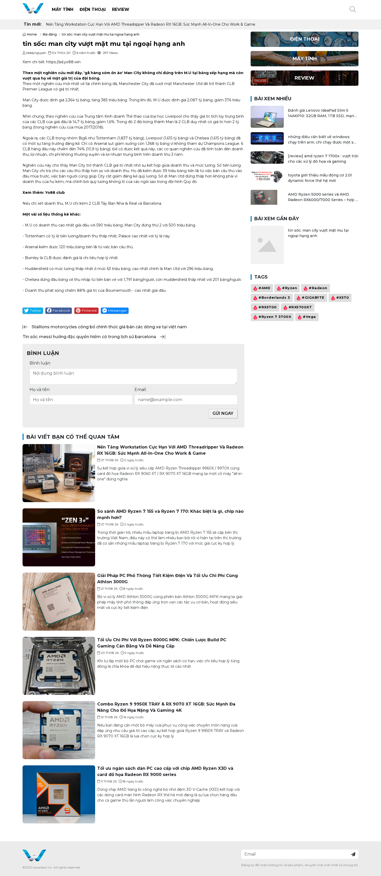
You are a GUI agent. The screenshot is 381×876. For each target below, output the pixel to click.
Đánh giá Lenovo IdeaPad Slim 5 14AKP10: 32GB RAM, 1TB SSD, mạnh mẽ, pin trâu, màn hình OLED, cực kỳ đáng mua (322, 113)
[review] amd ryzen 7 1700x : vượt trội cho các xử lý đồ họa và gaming (323, 159)
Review (120, 9)
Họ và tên (40, 389)
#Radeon (318, 288)
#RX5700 (267, 307)
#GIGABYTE (313, 298)
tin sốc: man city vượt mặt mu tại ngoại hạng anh (318, 233)
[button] (352, 9)
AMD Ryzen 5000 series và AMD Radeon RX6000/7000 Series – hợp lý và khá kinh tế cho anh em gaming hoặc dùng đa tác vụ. (323, 197)
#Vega (309, 317)
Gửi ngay (223, 413)
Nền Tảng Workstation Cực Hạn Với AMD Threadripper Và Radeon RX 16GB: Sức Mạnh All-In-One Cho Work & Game (150, 24)
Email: (141, 389)
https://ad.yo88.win (63, 62)
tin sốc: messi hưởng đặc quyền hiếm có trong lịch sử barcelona (89, 336)
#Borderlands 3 (274, 298)
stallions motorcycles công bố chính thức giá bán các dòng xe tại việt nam (109, 326)
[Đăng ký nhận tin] (353, 854)
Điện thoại (93, 9)
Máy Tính (62, 9)
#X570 (342, 298)
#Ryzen (289, 288)
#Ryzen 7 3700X (274, 317)
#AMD (264, 288)
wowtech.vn (42, 867)
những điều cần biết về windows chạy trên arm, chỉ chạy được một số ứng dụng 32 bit (322, 139)
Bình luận (40, 363)
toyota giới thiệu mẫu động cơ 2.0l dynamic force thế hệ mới (320, 178)
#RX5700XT (300, 307)
